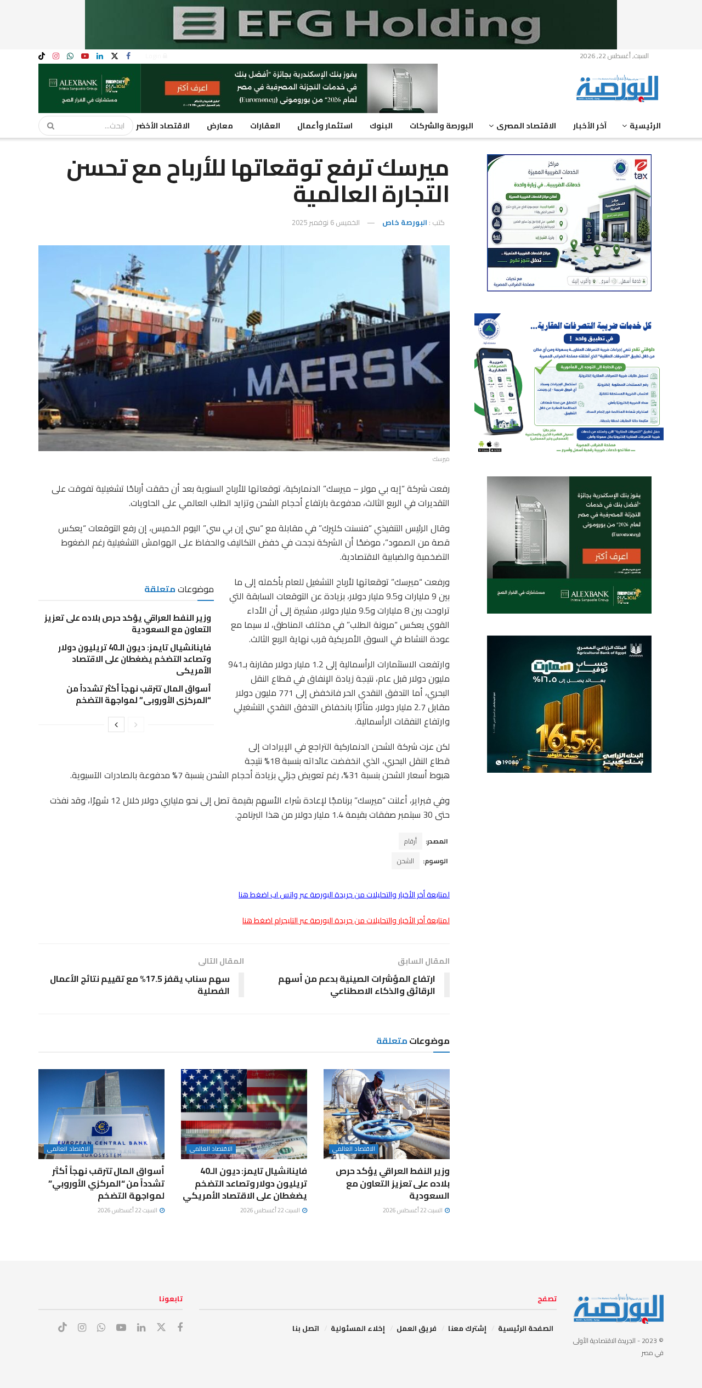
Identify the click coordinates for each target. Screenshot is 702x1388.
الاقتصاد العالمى (353, 1149)
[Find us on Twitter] (114, 56)
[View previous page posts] (136, 724)
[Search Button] (47, 126)
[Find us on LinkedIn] (100, 56)
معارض (220, 126)
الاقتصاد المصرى (526, 126)
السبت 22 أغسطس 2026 (413, 1210)
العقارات (265, 126)
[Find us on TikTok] (41, 56)
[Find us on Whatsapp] (70, 56)
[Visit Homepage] (620, 88)
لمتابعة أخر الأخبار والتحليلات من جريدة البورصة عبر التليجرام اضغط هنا (346, 920)
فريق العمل (417, 1328)
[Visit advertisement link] (351, 24)
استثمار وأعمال (325, 126)
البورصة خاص (404, 222)
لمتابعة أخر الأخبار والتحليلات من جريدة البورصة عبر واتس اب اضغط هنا (344, 894)
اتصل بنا (305, 1328)
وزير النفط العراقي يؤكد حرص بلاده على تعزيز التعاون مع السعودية (127, 623)
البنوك (381, 126)
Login (154, 55)
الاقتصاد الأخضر (163, 126)
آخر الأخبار (590, 126)
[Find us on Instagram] (56, 56)
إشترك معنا (467, 1328)
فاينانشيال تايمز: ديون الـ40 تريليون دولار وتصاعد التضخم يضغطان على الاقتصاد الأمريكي (134, 658)
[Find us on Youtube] (85, 56)
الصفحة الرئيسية (525, 1328)
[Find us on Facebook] (128, 56)
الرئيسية (645, 126)
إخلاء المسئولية (358, 1328)
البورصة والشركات (441, 126)
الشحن (405, 861)
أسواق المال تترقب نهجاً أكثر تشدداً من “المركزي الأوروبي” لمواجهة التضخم (138, 694)
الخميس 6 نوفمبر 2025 (326, 222)
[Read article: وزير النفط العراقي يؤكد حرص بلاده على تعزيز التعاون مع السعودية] (387, 1114)
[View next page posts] (116, 724)
